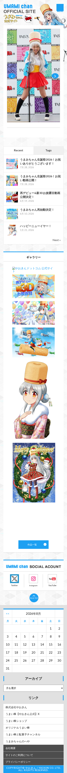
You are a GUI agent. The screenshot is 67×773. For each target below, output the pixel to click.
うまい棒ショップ (16, 720)
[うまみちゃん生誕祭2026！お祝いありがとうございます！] (12, 168)
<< (7, 613)
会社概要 (11, 748)
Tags (48, 150)
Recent (18, 150)
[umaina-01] (33, 121)
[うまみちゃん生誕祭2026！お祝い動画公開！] (12, 185)
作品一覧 (33, 400)
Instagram (33, 578)
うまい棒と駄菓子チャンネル (23, 734)
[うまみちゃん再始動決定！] (12, 218)
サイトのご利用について (19, 754)
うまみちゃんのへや (18, 741)
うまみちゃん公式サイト (33, 14)
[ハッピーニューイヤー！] (12, 235)
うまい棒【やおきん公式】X (22, 713)
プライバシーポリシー (18, 761)
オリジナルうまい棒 (18, 727)
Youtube (52, 578)
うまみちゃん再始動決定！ (37, 209)
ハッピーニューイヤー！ (35, 226)
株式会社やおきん (16, 707)
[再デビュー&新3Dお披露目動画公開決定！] (12, 202)
